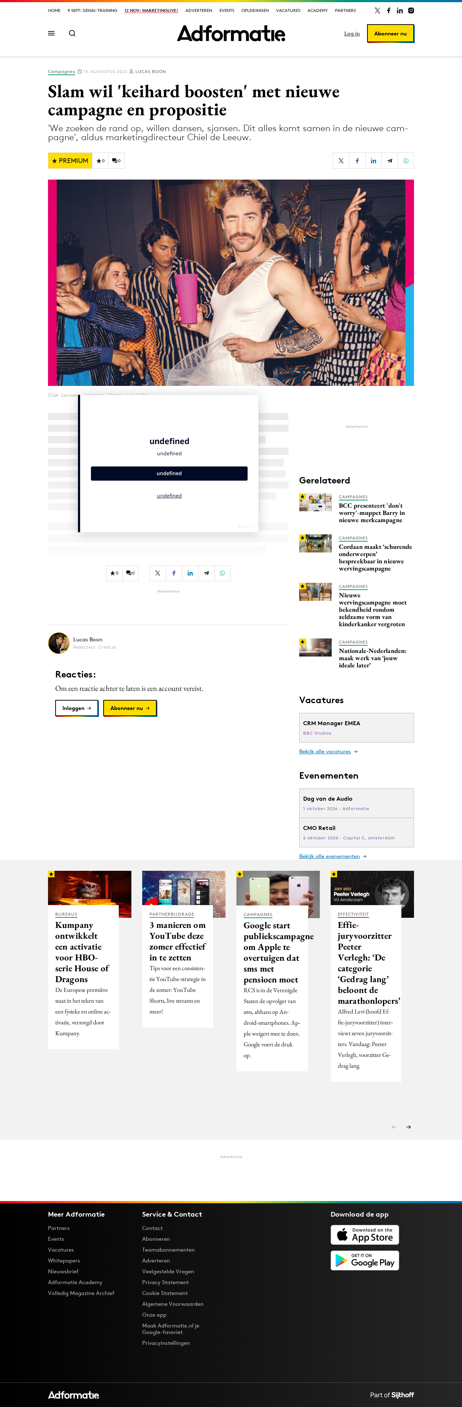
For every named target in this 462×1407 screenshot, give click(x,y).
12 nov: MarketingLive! (151, 10)
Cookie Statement (165, 1293)
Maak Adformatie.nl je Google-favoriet (170, 1328)
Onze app (154, 1314)
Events (226, 10)
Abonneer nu (390, 33)
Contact (152, 1228)
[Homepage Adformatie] (231, 33)
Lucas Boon (150, 71)
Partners (345, 10)
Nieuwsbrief (63, 1271)
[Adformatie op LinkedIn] (400, 10)
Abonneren (156, 1238)
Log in (352, 33)
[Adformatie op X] (377, 10)
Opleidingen (255, 10)
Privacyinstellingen (166, 1343)
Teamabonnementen (168, 1249)
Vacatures (288, 10)
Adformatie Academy (75, 1282)
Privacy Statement (165, 1282)
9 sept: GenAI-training (92, 10)
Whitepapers (64, 1260)
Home (54, 10)
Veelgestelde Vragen (168, 1271)
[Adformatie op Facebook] (389, 10)
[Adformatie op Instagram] (411, 10)
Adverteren (199, 10)
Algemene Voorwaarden (173, 1303)
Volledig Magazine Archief (81, 1293)
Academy (318, 10)
